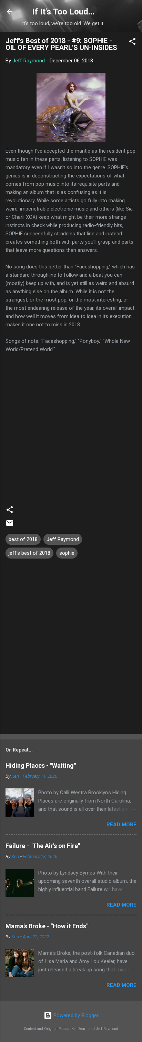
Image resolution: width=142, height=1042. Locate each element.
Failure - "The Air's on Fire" (43, 845)
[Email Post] (10, 525)
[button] (132, 42)
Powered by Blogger (75, 1015)
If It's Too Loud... (63, 12)
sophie (66, 553)
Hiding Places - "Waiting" (41, 765)
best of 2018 (23, 539)
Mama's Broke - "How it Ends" (47, 926)
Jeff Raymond (63, 539)
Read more (121, 824)
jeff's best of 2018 (29, 553)
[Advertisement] (71, 652)
